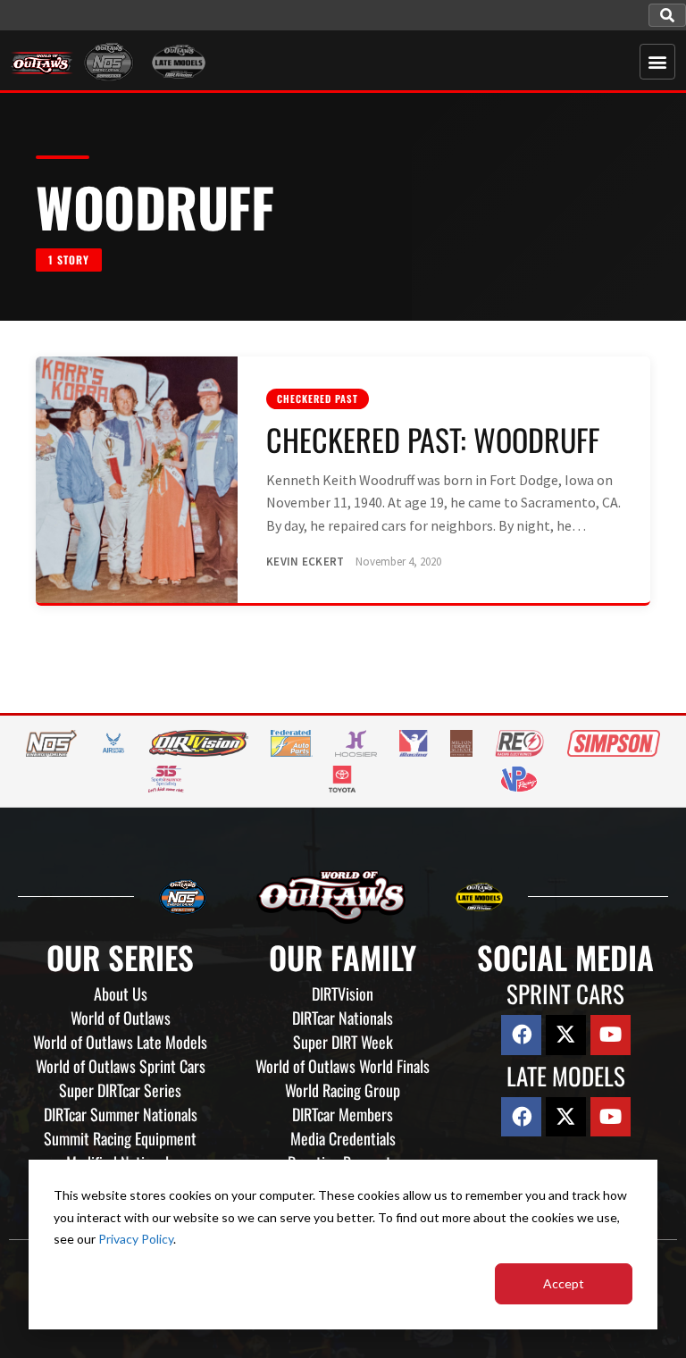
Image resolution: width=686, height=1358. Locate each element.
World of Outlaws (121, 1017)
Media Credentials (343, 1138)
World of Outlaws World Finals (342, 1065)
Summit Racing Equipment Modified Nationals (120, 1150)
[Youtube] (610, 1035)
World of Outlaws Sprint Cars (120, 1065)
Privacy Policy (135, 1238)
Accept (563, 1283)
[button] (667, 15)
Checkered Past (317, 398)
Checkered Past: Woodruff (432, 439)
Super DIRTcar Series (120, 1090)
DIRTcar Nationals (342, 1017)
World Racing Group (342, 1090)
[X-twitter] (566, 1035)
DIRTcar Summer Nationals (120, 1114)
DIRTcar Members (342, 1114)
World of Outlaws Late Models (120, 1041)
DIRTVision (342, 993)
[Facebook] (521, 1035)
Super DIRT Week (343, 1041)
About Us (120, 993)
